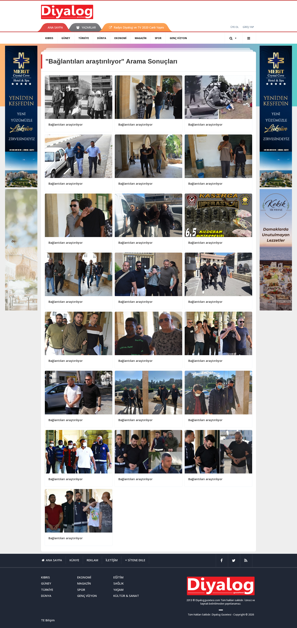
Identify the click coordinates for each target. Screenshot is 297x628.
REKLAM (92, 560)
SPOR (158, 38)
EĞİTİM (118, 577)
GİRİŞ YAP (248, 27)
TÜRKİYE (83, 38)
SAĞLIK (118, 583)
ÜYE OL (235, 27)
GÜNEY (65, 38)
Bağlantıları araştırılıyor (65, 124)
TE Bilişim (48, 620)
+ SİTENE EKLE (135, 560)
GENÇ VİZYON (178, 38)
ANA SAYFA (55, 27)
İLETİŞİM (112, 560)
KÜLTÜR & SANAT (126, 596)
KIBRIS (49, 38)
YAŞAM (118, 590)
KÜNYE (74, 560)
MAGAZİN (140, 38)
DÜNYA (101, 38)
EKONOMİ (120, 38)
